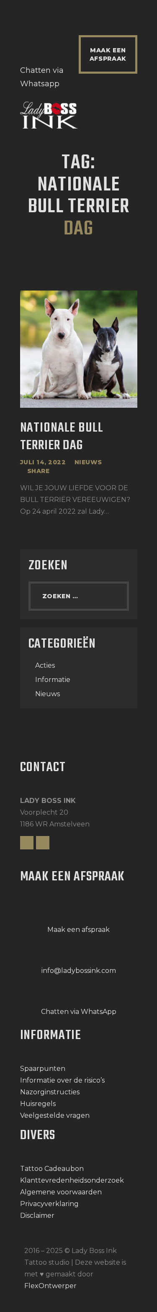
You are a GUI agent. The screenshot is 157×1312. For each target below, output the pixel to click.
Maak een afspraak (78, 930)
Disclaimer (37, 1215)
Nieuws (88, 462)
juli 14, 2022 (43, 462)
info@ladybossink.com (78, 971)
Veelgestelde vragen (55, 1115)
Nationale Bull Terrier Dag (61, 437)
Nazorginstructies (50, 1092)
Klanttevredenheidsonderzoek (72, 1180)
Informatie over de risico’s (62, 1080)
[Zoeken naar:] (78, 596)
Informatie (52, 680)
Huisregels (38, 1104)
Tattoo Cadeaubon (52, 1169)
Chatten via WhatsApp (78, 1012)
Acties (45, 665)
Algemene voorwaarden (61, 1192)
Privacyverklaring (49, 1204)
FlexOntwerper (50, 1286)
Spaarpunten (42, 1069)
